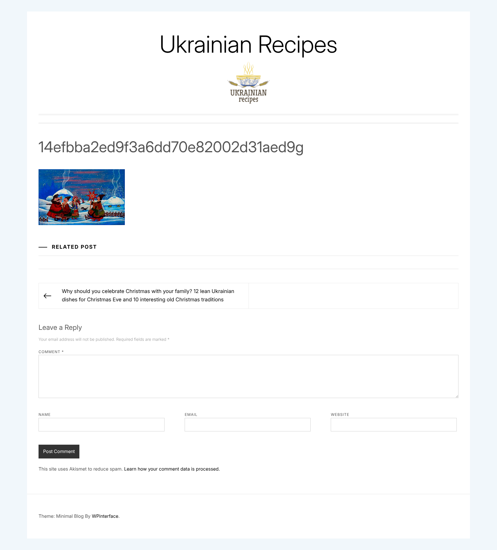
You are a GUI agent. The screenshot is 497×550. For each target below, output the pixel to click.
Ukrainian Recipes (248, 44)
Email (191, 414)
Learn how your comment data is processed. (172, 469)
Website (340, 414)
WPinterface (105, 516)
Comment (51, 352)
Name (45, 414)
